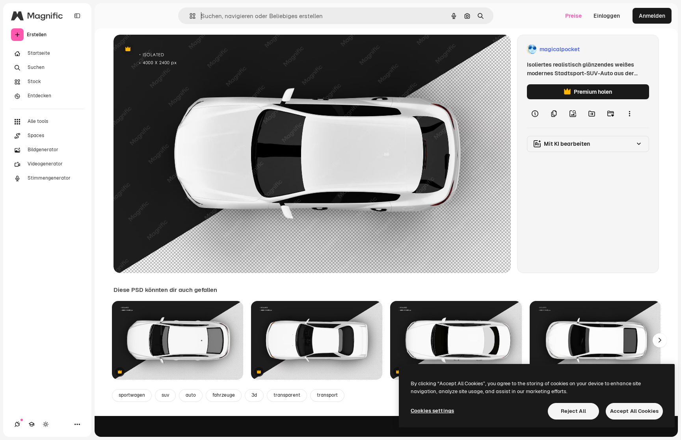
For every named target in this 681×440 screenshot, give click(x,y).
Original (164, 49)
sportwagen (132, 395)
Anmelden (652, 15)
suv (165, 395)
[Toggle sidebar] (77, 15)
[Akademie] (31, 424)
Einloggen (607, 15)
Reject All (573, 411)
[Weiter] (660, 340)
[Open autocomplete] (189, 16)
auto (191, 395)
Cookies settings (432, 410)
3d (254, 395)
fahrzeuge (223, 395)
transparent (287, 395)
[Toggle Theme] (45, 424)
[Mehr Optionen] (629, 113)
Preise (573, 15)
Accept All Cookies (634, 411)
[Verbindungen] (17, 424)
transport (327, 395)
